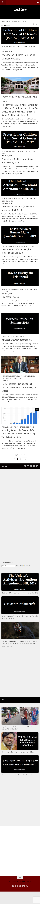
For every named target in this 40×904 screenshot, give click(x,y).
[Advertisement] (20, 492)
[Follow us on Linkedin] (34, 466)
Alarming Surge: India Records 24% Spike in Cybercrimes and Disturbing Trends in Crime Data (18, 434)
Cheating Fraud (6, 376)
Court (3, 47)
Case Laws (24, 97)
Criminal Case (10, 199)
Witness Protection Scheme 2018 (16, 340)
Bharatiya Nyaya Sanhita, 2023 (10, 97)
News (3, 49)
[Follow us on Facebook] (25, 466)
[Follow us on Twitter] (37, 466)
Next (37, 23)
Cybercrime (30, 376)
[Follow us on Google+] (31, 466)
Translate (28, 565)
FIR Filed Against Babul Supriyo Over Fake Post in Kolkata (17, 752)
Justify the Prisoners (10, 297)
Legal (33, 47)
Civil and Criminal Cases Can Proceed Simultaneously (16, 775)
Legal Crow (20, 9)
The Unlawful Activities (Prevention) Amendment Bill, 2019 (19, 593)
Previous (33, 23)
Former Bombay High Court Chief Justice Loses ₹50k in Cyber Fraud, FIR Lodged (18, 387)
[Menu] (37, 2)
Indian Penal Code (25, 47)
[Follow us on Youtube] (28, 466)
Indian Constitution (12, 47)
